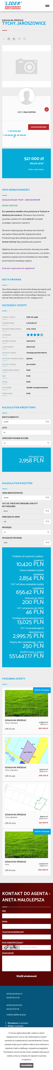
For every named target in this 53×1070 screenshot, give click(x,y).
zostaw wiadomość (38, 127)
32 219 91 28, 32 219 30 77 (15, 136)
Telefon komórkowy (13, 932)
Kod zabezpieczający (12, 943)
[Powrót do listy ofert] (4, 39)
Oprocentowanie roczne (15, 438)
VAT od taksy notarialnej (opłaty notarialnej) (20, 505)
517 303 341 (15, 131)
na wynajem (18, 1023)
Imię (4, 911)
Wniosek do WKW (11, 517)
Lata (4, 428)
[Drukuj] (9, 39)
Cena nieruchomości (12, 493)
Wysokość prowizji (12, 538)
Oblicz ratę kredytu (36, 169)
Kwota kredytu (10, 417)
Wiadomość (8, 953)
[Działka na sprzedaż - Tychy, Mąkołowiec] (26, 805)
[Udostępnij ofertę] (24, 39)
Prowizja (6, 527)
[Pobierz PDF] (14, 39)
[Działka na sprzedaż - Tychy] (26, 852)
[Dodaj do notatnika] (19, 39)
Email (4, 921)
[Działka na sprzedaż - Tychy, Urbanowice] (26, 710)
